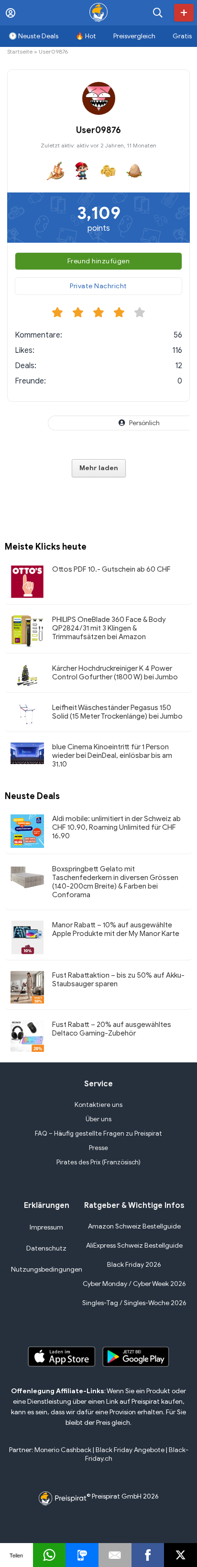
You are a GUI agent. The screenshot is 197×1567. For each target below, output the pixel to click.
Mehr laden (98, 468)
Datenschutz (46, 1248)
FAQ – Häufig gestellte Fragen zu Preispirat (98, 1133)
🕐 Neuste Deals (33, 36)
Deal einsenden (184, 13)
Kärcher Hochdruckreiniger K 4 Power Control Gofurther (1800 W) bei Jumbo (115, 672)
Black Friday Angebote (130, 1450)
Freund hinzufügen (98, 261)
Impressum (46, 1227)
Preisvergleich (134, 36)
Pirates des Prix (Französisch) (98, 1162)
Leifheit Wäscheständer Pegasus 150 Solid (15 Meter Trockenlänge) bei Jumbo (117, 712)
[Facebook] (147, 1555)
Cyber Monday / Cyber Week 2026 (134, 1284)
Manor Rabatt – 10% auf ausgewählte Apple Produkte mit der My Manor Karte (115, 929)
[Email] (114, 1555)
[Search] (157, 12)
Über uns (98, 1119)
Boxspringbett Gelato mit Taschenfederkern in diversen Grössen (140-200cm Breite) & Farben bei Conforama (115, 882)
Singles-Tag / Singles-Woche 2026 (134, 1303)
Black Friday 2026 (134, 1265)
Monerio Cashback (62, 1450)
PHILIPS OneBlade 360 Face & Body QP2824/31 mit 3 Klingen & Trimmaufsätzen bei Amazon (109, 628)
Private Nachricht (98, 286)
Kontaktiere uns (98, 1105)
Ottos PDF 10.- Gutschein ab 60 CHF (111, 569)
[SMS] (82, 1555)
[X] (180, 1555)
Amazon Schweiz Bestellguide (134, 1226)
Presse (98, 1148)
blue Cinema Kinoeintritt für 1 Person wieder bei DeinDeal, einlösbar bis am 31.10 (112, 755)
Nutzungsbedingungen (46, 1269)
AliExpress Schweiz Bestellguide (134, 1245)
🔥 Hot (86, 36)
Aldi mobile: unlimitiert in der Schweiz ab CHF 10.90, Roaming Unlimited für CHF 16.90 (116, 827)
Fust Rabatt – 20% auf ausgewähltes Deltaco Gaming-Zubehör (111, 1028)
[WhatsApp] (49, 1555)
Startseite (20, 51)
